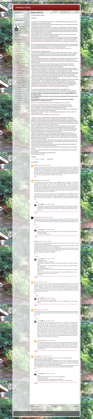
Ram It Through (20, 70)
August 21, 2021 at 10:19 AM (42, 309)
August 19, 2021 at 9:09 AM (47, 217)
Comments (18, 16)
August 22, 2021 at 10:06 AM (49, 373)
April (18, 94)
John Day (39, 204)
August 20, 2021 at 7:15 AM (41, 281)
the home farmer (37, 217)
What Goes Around (20, 65)
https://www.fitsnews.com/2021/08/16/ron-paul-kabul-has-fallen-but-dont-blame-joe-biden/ (51, 48)
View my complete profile (20, 36)
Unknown (36, 180)
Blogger (53, 414)
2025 (17, 42)
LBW (35, 309)
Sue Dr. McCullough (21, 85)
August (18, 58)
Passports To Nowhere (21, 80)
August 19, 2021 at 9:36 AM (48, 229)
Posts (17, 14)
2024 (17, 44)
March (18, 96)
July (18, 89)
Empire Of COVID (20, 60)
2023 (17, 46)
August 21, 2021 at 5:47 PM (46, 356)
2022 (17, 48)
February (19, 98)
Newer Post (34, 406)
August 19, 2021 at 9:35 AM (48, 204)
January (18, 100)
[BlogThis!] (48, 159)
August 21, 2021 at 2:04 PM (48, 320)
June (18, 91)
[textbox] (54, 89)
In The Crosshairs (20, 77)
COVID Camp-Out (20, 79)
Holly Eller (36, 165)
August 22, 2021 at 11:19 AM (49, 298)
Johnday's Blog (23, 7)
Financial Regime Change (22, 73)
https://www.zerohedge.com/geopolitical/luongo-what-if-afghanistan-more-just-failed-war (50, 102)
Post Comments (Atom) (41, 409)
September (19, 56)
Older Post (75, 406)
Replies (36, 202)
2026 (17, 41)
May (18, 93)
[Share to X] (50, 159)
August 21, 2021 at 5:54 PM (49, 340)
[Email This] (47, 159)
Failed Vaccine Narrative (22, 87)
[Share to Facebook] (51, 159)
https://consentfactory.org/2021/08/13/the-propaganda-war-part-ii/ (45, 114)
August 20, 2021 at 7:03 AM (48, 258)
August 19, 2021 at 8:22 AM (44, 180)
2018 (17, 106)
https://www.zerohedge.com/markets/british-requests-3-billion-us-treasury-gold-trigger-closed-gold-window (54, 41)
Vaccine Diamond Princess (22, 63)
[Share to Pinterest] (52, 159)
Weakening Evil (20, 62)
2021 (17, 50)
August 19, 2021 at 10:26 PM (45, 241)
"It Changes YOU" (20, 71)
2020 (17, 102)
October (18, 55)
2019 (17, 104)
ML (34, 281)
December (19, 51)
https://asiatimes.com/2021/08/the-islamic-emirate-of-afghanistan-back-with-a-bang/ (49, 86)
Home (55, 406)
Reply (35, 176)
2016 (17, 109)
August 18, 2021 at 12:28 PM (44, 165)
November (19, 53)
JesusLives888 (40, 340)
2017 (17, 107)
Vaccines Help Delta (21, 75)
